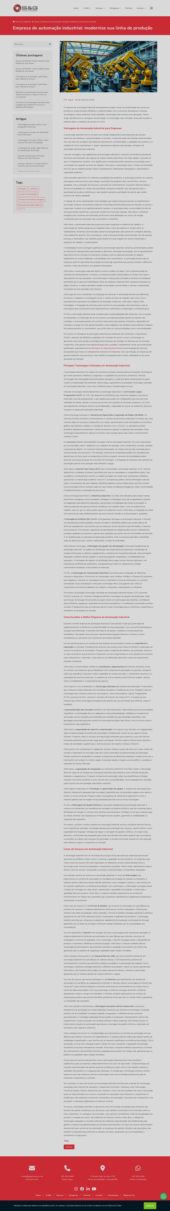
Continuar (150, 1206)
